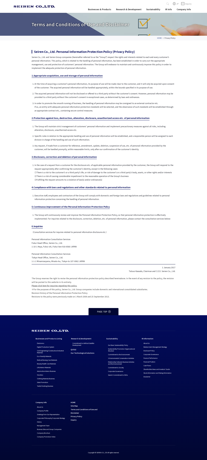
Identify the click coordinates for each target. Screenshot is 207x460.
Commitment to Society (116, 368)
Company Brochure (43, 433)
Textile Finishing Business (45, 386)
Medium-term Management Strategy (155, 347)
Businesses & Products (99, 9)
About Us (147, 343)
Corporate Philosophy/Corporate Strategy (51, 418)
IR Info (168, 9)
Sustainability (153, 9)
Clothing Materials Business (46, 379)
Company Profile (42, 411)
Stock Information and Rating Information (157, 373)
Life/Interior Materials (44, 367)
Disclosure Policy (149, 351)
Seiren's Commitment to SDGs (118, 375)
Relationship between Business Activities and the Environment (121, 363)
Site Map (74, 406)
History (39, 422)
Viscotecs (40, 375)
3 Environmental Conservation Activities (121, 358)
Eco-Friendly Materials (44, 356)
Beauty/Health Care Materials (46, 364)
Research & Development (128, 9)
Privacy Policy (76, 416)
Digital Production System (45, 347)
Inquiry (188, 3)
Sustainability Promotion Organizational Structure (121, 350)
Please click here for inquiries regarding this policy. (54, 285)
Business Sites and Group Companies (49, 429)
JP (177, 3)
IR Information (147, 338)
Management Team (43, 426)
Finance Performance (150, 358)
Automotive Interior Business (46, 371)
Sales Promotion (42, 382)
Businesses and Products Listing (49, 338)
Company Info (184, 9)
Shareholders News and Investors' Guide (157, 369)
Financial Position (149, 362)
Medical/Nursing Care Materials (47, 360)
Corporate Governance (115, 371)
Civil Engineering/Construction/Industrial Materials (50, 352)
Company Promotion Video (46, 437)
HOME (159, 38)
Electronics (40, 343)
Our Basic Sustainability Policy (118, 345)
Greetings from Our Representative (48, 414)
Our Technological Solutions (82, 353)
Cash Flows (147, 365)
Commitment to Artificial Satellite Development (83, 344)
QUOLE (73, 349)
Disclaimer (147, 377)
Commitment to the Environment (119, 354)
